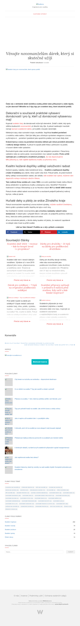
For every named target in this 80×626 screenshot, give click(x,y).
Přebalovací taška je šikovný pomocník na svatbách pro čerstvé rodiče (39, 438)
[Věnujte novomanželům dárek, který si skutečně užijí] (40, 84)
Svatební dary (68, 492)
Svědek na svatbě (12, 506)
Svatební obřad (55, 498)
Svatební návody (10, 526)
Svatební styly (11, 503)
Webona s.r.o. (47, 601)
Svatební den (28, 495)
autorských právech (61, 604)
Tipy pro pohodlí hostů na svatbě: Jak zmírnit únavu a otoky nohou (37, 408)
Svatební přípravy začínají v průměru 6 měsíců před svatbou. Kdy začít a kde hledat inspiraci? (55, 289)
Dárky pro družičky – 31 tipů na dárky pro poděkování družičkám (55, 246)
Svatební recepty (44, 501)
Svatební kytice (26, 498)
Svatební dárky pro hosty (44, 495)
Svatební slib (58, 501)
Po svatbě (51, 490)
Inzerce (24, 596)
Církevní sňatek (28, 487)
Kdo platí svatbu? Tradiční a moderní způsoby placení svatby (30, 343)
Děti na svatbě (41, 487)
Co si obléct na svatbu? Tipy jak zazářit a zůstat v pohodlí (34, 389)
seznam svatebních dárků (22, 128)
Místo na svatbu (12, 490)
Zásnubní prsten (42, 506)
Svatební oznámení (13, 501)
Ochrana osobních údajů (55, 596)
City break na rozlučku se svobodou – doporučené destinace (35, 379)
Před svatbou (62, 490)
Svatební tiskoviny (26, 503)
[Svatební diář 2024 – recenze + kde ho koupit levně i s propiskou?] (11, 256)
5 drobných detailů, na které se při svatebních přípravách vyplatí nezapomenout (42, 447)
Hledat (70, 552)
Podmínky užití (36, 596)
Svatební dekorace (13, 495)
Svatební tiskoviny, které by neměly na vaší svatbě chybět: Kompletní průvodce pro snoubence (43, 468)
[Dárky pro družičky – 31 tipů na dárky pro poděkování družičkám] (45, 256)
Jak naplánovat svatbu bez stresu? (27, 457)
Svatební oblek (41, 498)
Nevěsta (24, 490)
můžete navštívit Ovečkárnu (61, 204)
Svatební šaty (62, 503)
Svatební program (29, 501)
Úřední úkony (9, 537)
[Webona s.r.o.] (40, 612)
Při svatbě (10, 492)
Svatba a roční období (39, 492)
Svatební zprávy (40, 14)
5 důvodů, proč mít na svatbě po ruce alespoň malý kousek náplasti (38, 428)
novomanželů (25, 126)
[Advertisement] (40, 36)
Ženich (67, 506)
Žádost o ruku (11, 509)
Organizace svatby (37, 490)
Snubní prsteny (23, 492)
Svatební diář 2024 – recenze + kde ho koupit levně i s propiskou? (22, 246)
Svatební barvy (55, 492)
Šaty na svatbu (56, 506)
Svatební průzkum (10, 529)
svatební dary (18, 123)
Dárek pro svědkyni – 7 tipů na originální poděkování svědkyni (22, 288)
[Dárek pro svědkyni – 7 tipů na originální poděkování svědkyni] (21, 297)
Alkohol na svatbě (13, 487)
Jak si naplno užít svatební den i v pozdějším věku (32, 418)
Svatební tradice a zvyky (45, 503)
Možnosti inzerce (40, 362)
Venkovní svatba (27, 506)
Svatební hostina (62, 495)
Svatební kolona (12, 498)
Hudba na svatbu (55, 487)
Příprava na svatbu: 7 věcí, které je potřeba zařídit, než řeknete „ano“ (38, 399)
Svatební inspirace (10, 522)
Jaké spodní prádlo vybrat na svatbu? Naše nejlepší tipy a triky (49, 345)
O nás (16, 596)
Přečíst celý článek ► (22, 280)
